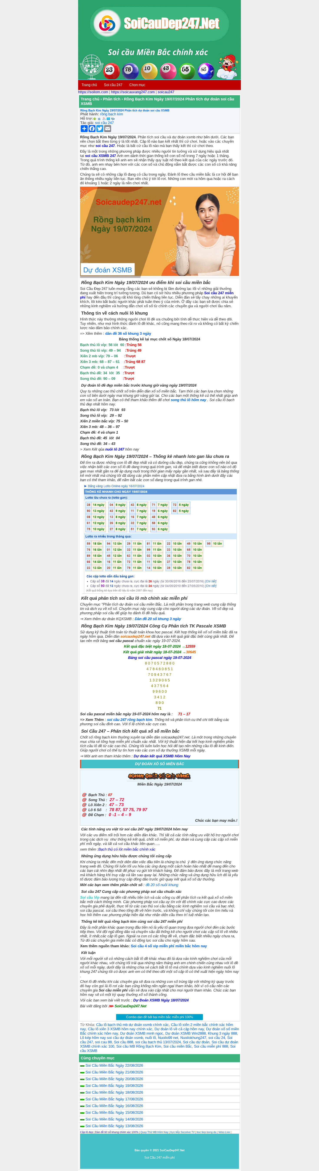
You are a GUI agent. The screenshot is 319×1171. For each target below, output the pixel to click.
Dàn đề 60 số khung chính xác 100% (116, 1132)
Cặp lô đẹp (86, 1132)
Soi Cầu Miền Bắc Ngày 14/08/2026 (114, 1119)
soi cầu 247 (104, 123)
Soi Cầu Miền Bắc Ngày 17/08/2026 (114, 1099)
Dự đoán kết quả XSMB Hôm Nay (162, 756)
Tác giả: (87, 123)
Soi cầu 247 (113, 85)
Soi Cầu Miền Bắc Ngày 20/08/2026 (114, 1079)
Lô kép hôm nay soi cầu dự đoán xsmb (111, 1038)
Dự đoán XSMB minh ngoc (141, 1033)
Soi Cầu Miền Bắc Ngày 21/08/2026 (114, 1072)
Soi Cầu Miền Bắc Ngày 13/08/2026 (114, 1126)
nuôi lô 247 (114, 449)
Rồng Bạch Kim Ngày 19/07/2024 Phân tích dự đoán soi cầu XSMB (124, 110)
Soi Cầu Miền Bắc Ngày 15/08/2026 (114, 1113)
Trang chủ (89, 85)
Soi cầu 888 (123, 1042)
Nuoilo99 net (168, 1038)
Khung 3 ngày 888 (222, 1033)
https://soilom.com (93, 92)
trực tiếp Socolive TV (182, 1132)
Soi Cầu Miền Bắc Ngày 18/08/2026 (114, 1092)
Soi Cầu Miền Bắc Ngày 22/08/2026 (114, 1065)
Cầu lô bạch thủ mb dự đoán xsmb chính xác (132, 1025)
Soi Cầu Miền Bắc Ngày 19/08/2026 (114, 1086)
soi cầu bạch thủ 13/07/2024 (158, 1042)
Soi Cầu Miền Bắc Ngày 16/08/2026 (114, 1106)
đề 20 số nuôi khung (162, 885)
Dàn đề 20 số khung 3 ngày (159, 619)
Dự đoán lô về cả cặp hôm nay (179, 1029)
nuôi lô (150, 1038)
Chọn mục (137, 85)
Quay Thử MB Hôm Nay (154, 1132)
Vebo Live (224, 1132)
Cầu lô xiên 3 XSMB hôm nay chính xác (120, 1029)
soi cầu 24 (216, 1038)
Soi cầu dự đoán (196, 1042)
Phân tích (111, 99)
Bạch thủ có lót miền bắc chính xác (126, 849)
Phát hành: (89, 114)
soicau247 (166, 92)
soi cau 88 (103, 1042)
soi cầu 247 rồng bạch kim (129, 720)
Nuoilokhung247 (193, 1038)
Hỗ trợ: (86, 118)
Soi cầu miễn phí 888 (211, 1046)
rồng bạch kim (111, 114)
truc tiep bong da (206, 1132)
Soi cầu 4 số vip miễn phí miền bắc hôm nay (169, 946)
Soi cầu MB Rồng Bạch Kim (138, 1046)
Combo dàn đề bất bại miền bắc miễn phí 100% (159, 1017)
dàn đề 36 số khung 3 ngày (128, 334)
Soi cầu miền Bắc (177, 1046)
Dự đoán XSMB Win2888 (185, 1033)
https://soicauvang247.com (133, 92)
